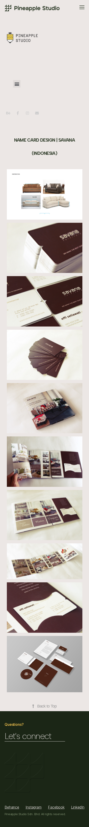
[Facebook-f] (17, 113)
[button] (17, 84)
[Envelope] (37, 113)
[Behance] (8, 113)
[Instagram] (27, 113)
